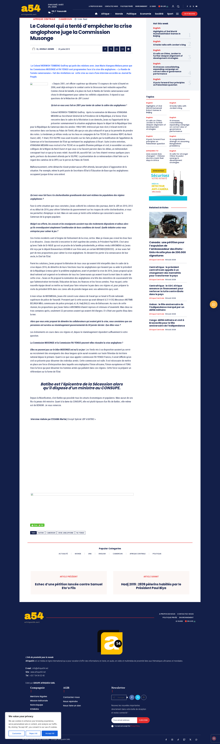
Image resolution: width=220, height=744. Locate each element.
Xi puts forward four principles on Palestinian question (169, 83)
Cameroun (65, 19)
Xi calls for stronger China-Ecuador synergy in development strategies (179, 158)
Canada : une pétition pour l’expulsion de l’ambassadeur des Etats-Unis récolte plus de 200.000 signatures (167, 249)
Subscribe (143, 720)
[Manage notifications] (214, 738)
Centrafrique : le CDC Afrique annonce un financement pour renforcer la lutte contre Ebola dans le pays (166, 290)
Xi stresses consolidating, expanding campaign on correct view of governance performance (167, 70)
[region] (33, 725)
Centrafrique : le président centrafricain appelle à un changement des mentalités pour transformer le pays (165, 271)
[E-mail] (122, 49)
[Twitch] (184, 739)
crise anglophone (65, 533)
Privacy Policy (134, 726)
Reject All (33, 733)
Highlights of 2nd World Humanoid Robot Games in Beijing (166, 33)
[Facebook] (187, 6)
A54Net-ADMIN (46, 49)
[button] (178, 6)
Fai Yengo (80, 533)
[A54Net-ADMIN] (34, 49)
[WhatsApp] (116, 49)
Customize (16, 733)
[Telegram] (128, 49)
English (156, 28)
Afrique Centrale (44, 19)
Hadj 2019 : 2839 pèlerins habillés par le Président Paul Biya (151, 586)
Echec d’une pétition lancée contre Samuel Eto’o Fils (68, 586)
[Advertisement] (81, 462)
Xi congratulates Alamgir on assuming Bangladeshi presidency (179, 142)
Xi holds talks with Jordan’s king (169, 44)
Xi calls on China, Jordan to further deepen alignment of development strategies (168, 55)
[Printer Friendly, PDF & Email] (37, 526)
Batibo (41, 533)
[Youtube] (196, 6)
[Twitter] (193, 6)
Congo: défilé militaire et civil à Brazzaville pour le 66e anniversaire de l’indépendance (167, 323)
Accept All (49, 733)
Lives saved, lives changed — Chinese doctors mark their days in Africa (155, 157)
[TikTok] (178, 739)
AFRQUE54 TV (152, 151)
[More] (143, 697)
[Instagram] (190, 6)
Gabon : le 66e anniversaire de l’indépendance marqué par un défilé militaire (166, 307)
